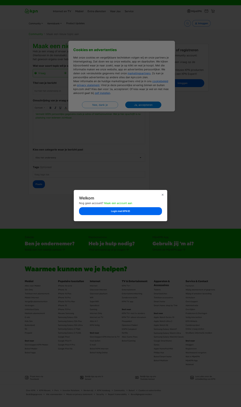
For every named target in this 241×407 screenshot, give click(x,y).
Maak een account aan (118, 203)
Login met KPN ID (120, 211)
